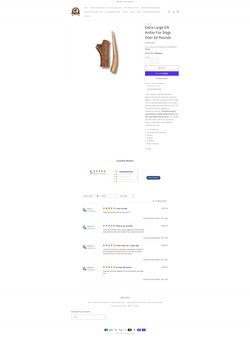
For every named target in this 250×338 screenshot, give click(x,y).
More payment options (162, 78)
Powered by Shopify (130, 333)
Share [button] (149, 149)
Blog (129, 306)
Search (90, 302)
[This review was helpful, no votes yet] (162, 218)
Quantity (147, 57)
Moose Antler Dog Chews (102, 302)
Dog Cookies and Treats (118, 306)
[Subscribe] (104, 317)
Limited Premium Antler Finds (136, 302)
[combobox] (108, 196)
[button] (169, 12)
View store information (154, 89)
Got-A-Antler (122, 333)
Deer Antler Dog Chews (154, 302)
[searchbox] (89, 196)
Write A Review (153, 178)
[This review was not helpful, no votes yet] (166, 218)
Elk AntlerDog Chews (118, 302)
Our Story (136, 306)
